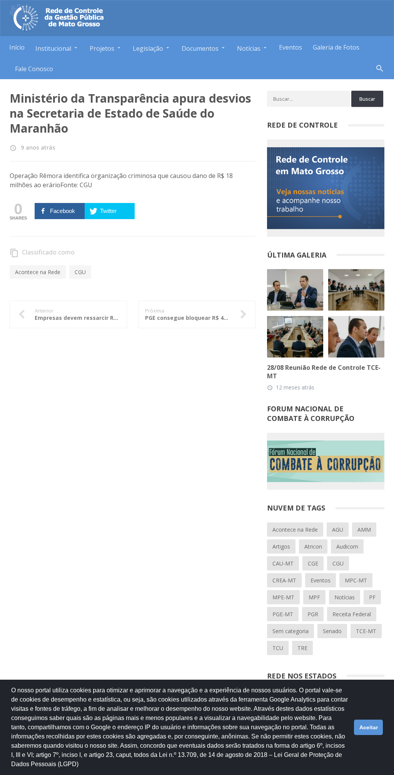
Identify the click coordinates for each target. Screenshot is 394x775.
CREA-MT (284, 580)
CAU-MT (283, 563)
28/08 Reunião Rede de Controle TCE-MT (324, 371)
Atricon (313, 546)
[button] (81, 768)
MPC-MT (356, 580)
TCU (277, 648)
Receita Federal (351, 614)
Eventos (290, 47)
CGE (313, 563)
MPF (314, 597)
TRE (302, 648)
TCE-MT (366, 631)
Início (17, 47)
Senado (332, 631)
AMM (364, 529)
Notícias (344, 597)
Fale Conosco (34, 69)
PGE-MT (282, 614)
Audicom (347, 546)
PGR (312, 614)
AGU (337, 529)
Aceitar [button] (368, 727)
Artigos (281, 546)
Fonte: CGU (76, 185)
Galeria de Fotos (336, 47)
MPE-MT (283, 597)
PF (372, 597)
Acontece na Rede (37, 272)
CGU (80, 272)
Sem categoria (290, 631)
